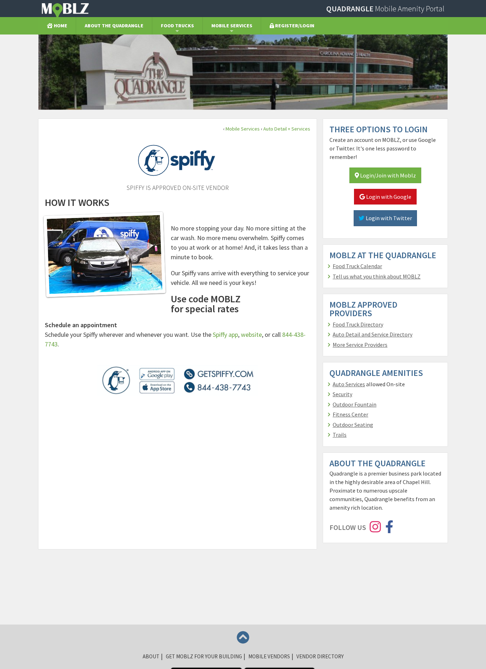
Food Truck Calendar (357, 266)
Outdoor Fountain (354, 404)
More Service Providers (360, 344)
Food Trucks (177, 25)
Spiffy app (225, 334)
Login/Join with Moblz (387, 175)
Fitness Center (350, 414)
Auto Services (349, 384)
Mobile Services (231, 25)
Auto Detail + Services (286, 129)
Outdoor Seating (353, 424)
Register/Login (294, 25)
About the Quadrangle (114, 25)
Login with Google (388, 196)
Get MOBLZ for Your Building (204, 656)
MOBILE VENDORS (269, 656)
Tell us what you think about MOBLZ (377, 276)
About (151, 656)
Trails (340, 434)
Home (60, 25)
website (251, 334)
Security (342, 394)
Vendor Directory (320, 656)
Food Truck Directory (358, 324)
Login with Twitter (388, 218)
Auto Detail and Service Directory (372, 334)
